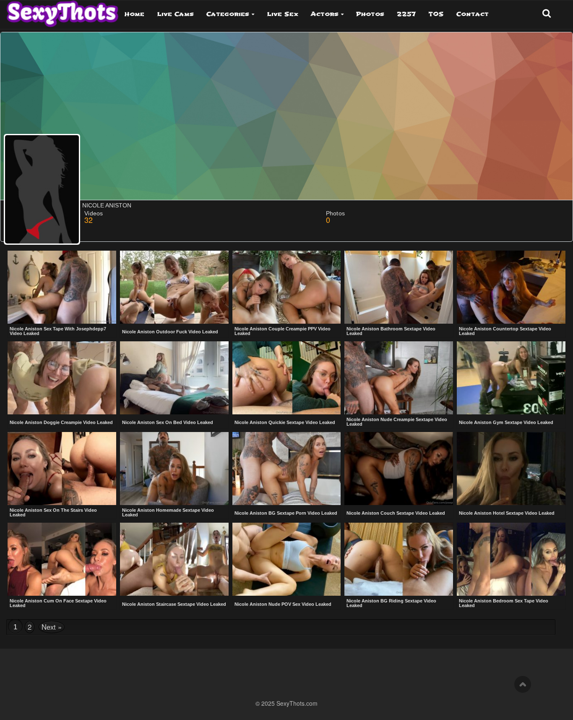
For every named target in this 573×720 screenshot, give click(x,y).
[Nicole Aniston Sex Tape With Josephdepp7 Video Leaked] (62, 287)
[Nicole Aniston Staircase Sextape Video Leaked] (174, 560)
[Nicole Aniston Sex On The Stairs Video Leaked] (62, 468)
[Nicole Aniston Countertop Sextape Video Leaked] (511, 287)
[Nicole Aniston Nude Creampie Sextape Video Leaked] (398, 377)
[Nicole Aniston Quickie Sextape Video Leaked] (286, 378)
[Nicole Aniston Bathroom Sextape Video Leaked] (398, 287)
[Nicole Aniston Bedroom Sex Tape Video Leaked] (511, 559)
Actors (325, 14)
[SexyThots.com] (62, 10)
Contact (472, 14)
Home (134, 14)
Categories (227, 14)
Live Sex (282, 14)
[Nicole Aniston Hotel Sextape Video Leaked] (511, 469)
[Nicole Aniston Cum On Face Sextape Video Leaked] (62, 559)
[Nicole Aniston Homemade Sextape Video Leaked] (174, 468)
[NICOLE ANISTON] (42, 189)
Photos (370, 14)
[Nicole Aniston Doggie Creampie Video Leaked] (62, 378)
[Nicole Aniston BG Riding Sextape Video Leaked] (398, 559)
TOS (436, 14)
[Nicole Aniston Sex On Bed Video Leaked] (174, 378)
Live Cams (175, 14)
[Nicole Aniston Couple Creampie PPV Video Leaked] (286, 287)
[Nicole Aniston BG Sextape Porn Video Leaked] (286, 469)
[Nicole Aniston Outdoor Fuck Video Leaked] (174, 288)
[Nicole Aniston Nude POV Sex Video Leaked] (286, 560)
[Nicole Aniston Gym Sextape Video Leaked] (511, 378)
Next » (52, 627)
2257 (406, 14)
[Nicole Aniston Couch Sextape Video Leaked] (398, 469)
